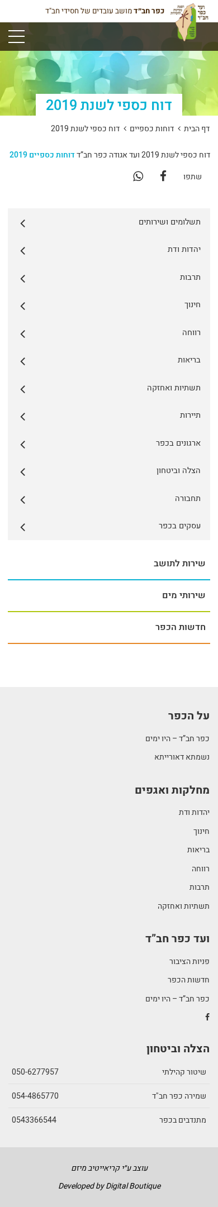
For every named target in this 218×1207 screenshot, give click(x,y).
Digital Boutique (133, 1186)
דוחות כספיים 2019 (42, 155)
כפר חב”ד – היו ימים (177, 739)
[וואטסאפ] (138, 176)
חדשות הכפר (189, 980)
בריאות (198, 850)
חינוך (201, 831)
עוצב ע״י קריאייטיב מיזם (109, 1168)
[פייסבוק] (163, 176)
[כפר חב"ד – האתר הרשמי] (189, 26)
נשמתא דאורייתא (182, 757)
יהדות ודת (194, 812)
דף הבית (197, 129)
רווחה (201, 869)
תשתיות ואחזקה (184, 906)
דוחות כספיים (152, 129)
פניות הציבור (189, 961)
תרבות (199, 887)
